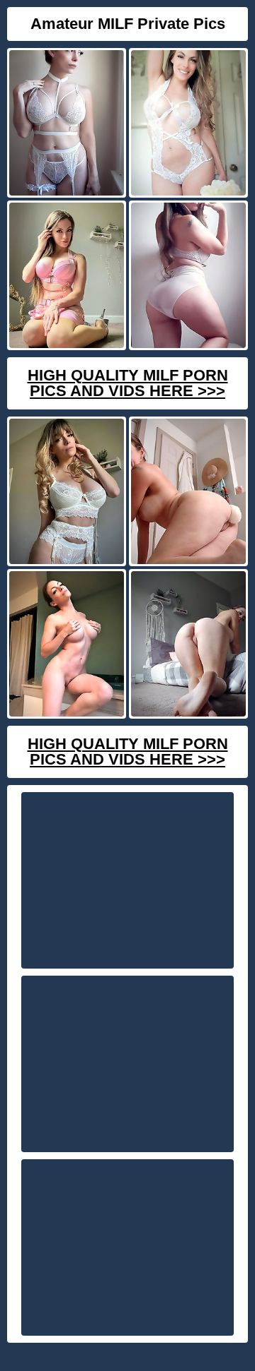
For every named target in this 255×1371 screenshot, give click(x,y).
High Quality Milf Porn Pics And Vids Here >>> (128, 383)
